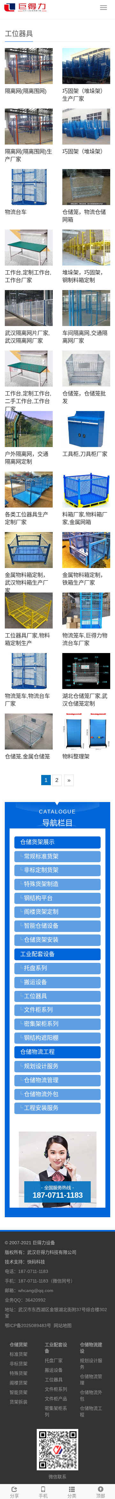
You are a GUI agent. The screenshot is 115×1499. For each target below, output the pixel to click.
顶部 (100, 1495)
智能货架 (18, 1392)
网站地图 (63, 1325)
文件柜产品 (56, 1398)
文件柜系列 (56, 1389)
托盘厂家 (54, 1360)
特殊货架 (18, 1373)
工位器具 (54, 1379)
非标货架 (18, 1363)
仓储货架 (18, 1344)
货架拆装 (18, 1401)
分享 (14, 1495)
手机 (43, 1495)
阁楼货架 (18, 1382)
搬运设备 (54, 1370)
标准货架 (18, 1354)
